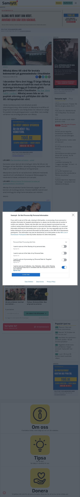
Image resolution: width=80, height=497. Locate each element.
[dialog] (40, 248)
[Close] (74, 215)
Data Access (40, 281)
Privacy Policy (51, 281)
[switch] (64, 246)
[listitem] (40, 242)
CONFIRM (26, 274)
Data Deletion (29, 281)
